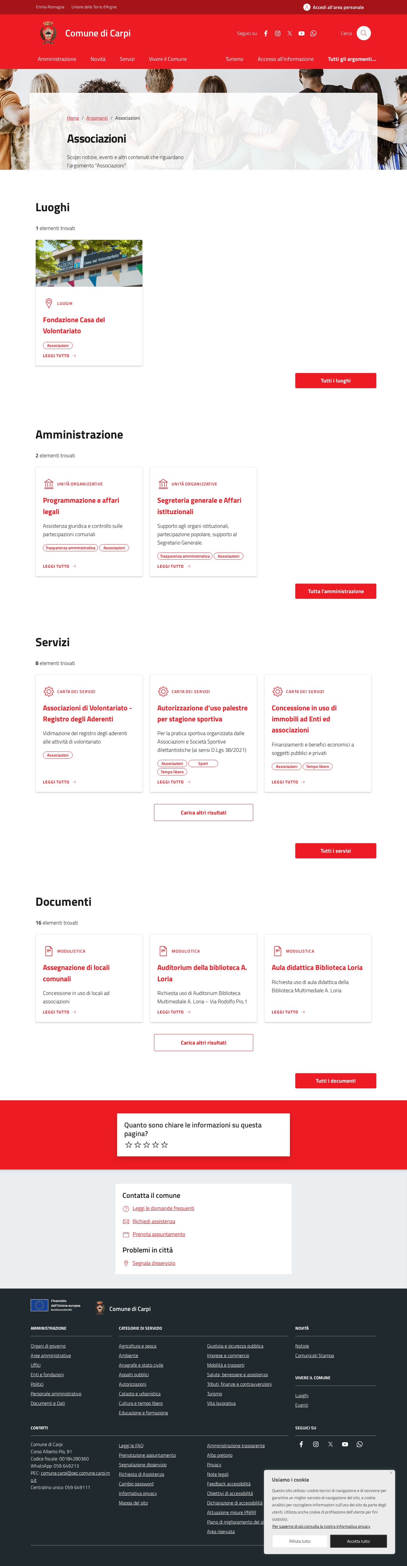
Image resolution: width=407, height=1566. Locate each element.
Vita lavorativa (221, 1403)
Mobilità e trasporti (225, 1364)
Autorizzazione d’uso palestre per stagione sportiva (202, 713)
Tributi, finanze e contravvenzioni (239, 1384)
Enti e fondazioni (47, 1374)
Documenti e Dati (48, 1403)
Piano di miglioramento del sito (237, 1521)
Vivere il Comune (168, 59)
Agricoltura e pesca (137, 1345)
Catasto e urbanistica (140, 1393)
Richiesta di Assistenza (141, 1474)
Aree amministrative (51, 1355)
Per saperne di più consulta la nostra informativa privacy (321, 1526)
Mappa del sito (133, 1502)
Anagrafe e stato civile (141, 1364)
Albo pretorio (219, 1455)
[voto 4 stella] (155, 1144)
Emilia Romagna (50, 7)
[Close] (391, 1472)
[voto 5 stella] (164, 1144)
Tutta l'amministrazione (336, 591)
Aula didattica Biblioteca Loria (317, 967)
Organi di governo (48, 1345)
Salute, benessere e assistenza (237, 1374)
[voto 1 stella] (128, 1144)
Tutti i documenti (336, 1081)
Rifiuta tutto (299, 1541)
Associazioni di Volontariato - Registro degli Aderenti (87, 713)
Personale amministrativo (56, 1393)
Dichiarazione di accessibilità (234, 1502)
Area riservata (221, 1531)
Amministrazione (57, 59)
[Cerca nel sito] (364, 33)
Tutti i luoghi (336, 381)
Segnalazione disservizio (143, 1464)
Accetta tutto (358, 1541)
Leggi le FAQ (131, 1445)
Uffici (36, 1364)
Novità (98, 59)
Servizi (127, 59)
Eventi (301, 1404)
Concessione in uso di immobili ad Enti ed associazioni (304, 718)
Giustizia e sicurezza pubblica (235, 1345)
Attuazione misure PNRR (231, 1512)
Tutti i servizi (336, 851)
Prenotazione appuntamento (147, 1455)
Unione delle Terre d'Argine (94, 7)
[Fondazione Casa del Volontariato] (89, 263)
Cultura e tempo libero (141, 1403)
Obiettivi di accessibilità (230, 1493)
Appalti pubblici (134, 1374)
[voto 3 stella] (146, 1144)
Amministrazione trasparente (236, 1445)
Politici (37, 1384)
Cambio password (136, 1483)
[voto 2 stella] (137, 1144)
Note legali (218, 1474)
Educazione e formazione (143, 1412)
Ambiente (128, 1355)
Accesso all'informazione (286, 59)
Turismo (234, 59)
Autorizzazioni (132, 1384)
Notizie (302, 1345)
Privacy (214, 1464)
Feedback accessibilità (229, 1483)
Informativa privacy (138, 1493)
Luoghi (301, 1395)
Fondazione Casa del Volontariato (74, 325)
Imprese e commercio (228, 1355)
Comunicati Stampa (314, 1355)
